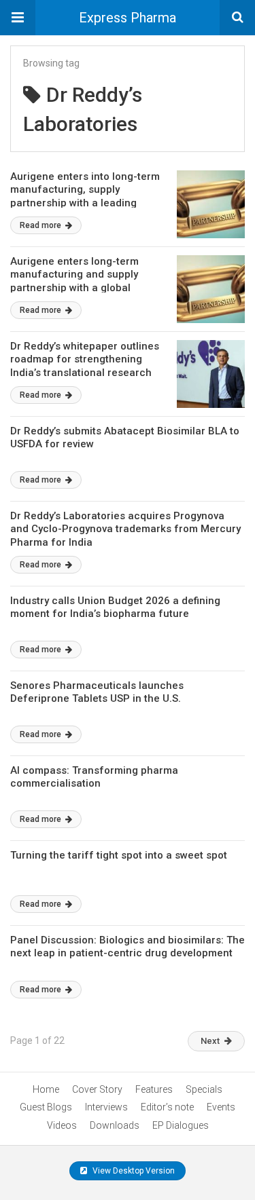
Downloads (114, 1125)
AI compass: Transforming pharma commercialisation (94, 777)
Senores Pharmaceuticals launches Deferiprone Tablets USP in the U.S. (97, 692)
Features (154, 1089)
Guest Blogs (46, 1107)
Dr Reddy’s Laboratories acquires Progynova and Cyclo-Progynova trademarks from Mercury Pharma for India (125, 529)
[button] (17, 17)
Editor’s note (167, 1107)
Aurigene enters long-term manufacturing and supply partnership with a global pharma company (74, 281)
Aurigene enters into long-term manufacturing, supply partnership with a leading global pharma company (85, 196)
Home (46, 1089)
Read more (41, 225)
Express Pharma (127, 18)
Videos (62, 1125)
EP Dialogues (180, 1125)
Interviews (106, 1107)
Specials (204, 1089)
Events (221, 1107)
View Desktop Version (132, 1171)
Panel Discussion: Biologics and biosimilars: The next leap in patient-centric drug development (127, 947)
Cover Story (97, 1089)
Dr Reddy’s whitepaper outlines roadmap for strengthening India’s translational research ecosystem (84, 366)
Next (210, 1041)
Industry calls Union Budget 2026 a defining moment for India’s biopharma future (115, 607)
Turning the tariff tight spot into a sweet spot (118, 855)
